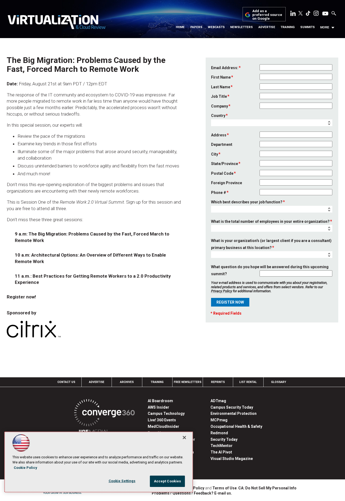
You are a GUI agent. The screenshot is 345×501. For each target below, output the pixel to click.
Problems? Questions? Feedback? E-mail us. (192, 493)
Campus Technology (166, 413)
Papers (196, 27)
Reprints (218, 382)
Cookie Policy (25, 468)
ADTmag (218, 401)
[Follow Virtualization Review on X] (300, 13)
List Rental (248, 382)
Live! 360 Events (162, 420)
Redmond (219, 433)
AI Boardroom (160, 401)
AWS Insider (158, 407)
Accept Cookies (167, 481)
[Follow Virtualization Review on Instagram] (316, 14)
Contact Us (66, 382)
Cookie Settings (122, 481)
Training (288, 27)
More (324, 27)
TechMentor (222, 445)
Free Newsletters (187, 382)
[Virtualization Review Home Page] (56, 23)
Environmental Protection (234, 413)
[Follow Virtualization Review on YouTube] (325, 13)
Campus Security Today (232, 407)
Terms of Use (224, 488)
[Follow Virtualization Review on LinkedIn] (293, 14)
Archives (127, 382)
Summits (307, 27)
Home (180, 27)
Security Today (224, 439)
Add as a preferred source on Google (267, 15)
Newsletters (241, 27)
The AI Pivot (221, 452)
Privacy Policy (221, 291)
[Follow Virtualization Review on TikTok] (308, 14)
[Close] (184, 437)
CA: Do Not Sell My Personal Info (267, 488)
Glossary (278, 382)
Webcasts (216, 27)
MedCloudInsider (163, 426)
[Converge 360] (104, 413)
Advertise (266, 27)
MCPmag (219, 420)
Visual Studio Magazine (232, 458)
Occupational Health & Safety (236, 426)
